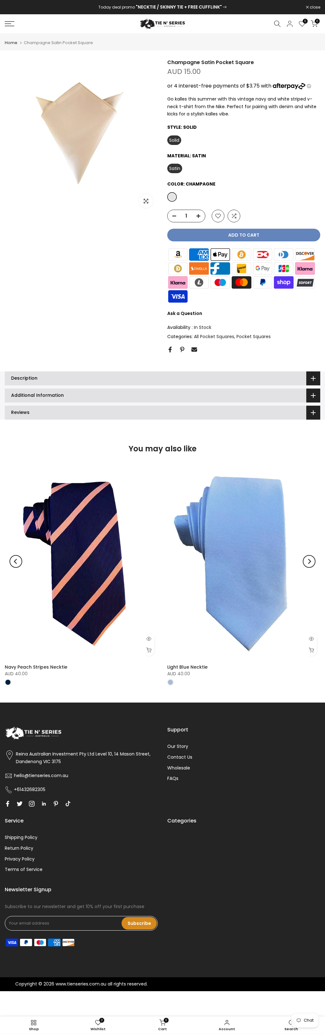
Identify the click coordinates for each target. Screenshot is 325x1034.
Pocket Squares (253, 336)
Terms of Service (24, 869)
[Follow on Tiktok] (68, 804)
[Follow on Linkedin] (44, 804)
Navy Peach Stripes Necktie (36, 667)
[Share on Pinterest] (182, 349)
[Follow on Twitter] (20, 804)
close (13, 7)
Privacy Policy (20, 859)
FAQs (172, 778)
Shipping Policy (21, 837)
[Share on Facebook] (170, 349)
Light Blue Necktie (187, 667)
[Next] (309, 561)
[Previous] (16, 561)
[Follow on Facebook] (7, 804)
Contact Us (179, 757)
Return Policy (19, 848)
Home (11, 43)
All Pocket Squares (214, 336)
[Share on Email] (194, 349)
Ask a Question (184, 313)
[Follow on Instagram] (32, 804)
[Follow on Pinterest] (56, 804)
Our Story (177, 746)
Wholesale (178, 768)
